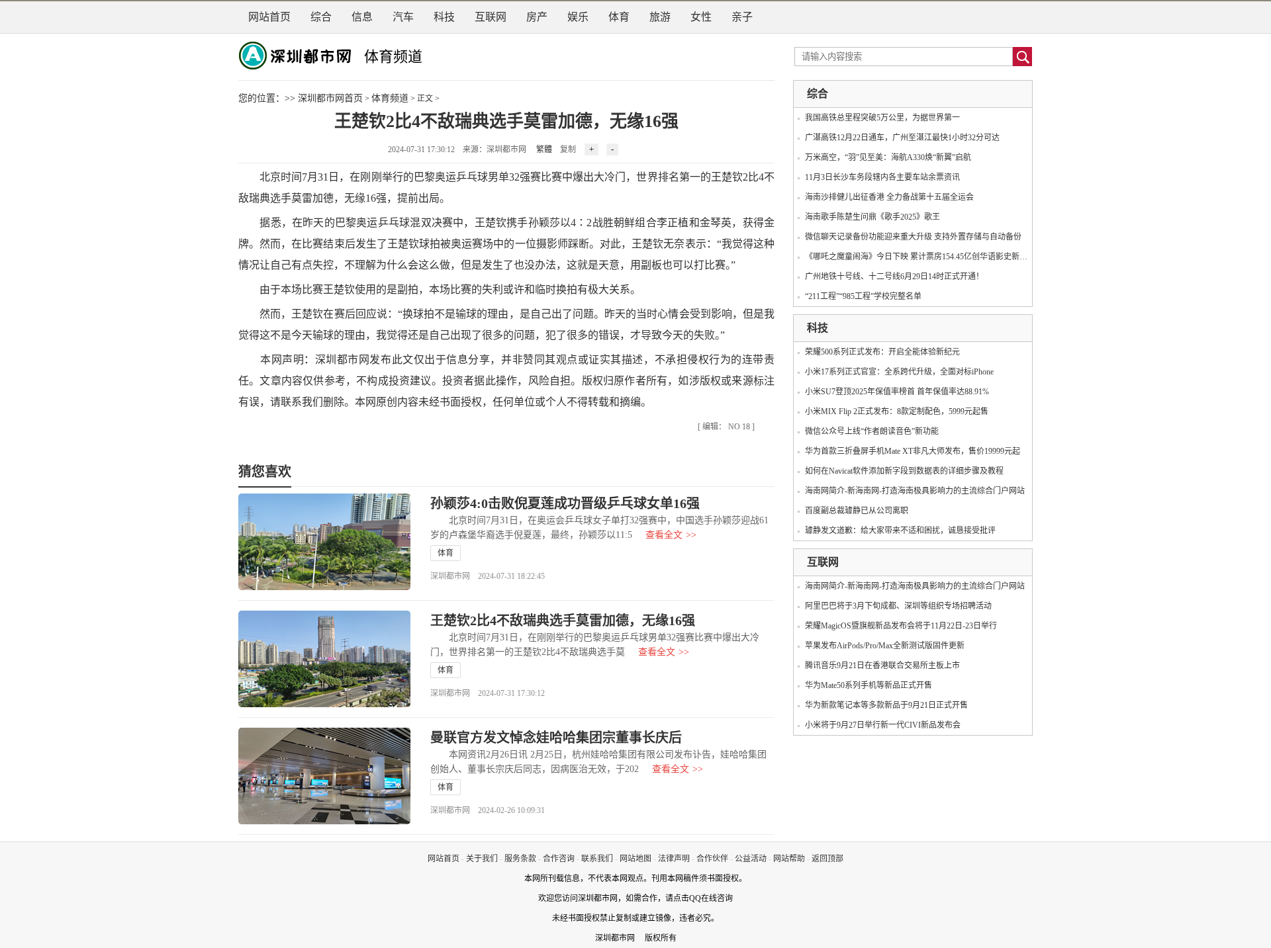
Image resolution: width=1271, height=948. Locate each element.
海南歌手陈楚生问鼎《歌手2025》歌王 (872, 217)
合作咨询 (559, 858)
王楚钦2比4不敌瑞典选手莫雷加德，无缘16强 (562, 620)
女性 (701, 16)
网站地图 (635, 858)
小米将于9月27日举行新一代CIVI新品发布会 (883, 725)
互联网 (490, 16)
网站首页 (269, 16)
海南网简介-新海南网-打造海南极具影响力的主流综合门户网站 (915, 491)
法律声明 (674, 858)
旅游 (660, 16)
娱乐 (577, 16)
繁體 (544, 149)
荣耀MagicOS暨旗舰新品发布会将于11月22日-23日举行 (901, 625)
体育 (619, 16)
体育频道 (393, 56)
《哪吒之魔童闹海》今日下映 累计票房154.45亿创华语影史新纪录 (920, 256)
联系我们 (597, 858)
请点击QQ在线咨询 (699, 898)
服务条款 (520, 858)
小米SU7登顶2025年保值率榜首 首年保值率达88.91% (897, 391)
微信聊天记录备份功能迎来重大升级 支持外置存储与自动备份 (913, 236)
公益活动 (751, 858)
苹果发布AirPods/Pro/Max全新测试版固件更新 (885, 645)
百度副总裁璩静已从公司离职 (856, 510)
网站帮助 (789, 858)
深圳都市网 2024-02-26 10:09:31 (487, 810)
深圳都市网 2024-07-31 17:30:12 (487, 693)
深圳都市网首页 (330, 98)
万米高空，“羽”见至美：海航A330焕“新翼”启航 (888, 157)
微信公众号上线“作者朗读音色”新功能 (872, 431)
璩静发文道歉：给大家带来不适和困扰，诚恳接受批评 (900, 530)
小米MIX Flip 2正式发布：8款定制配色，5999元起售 (896, 411)
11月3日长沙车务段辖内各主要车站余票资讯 (882, 177)
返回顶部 (827, 858)
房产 (536, 16)
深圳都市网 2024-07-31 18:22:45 (487, 576)
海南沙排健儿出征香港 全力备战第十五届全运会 (889, 197)
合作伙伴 (712, 858)
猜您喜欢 (264, 471)
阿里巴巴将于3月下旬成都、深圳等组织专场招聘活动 (898, 606)
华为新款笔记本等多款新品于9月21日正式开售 (886, 705)
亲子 (742, 16)
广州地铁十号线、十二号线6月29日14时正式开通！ (894, 276)
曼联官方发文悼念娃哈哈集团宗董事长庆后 (556, 737)
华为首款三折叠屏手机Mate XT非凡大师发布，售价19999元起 (912, 451)
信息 (362, 16)
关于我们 (482, 858)
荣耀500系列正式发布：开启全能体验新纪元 (882, 352)
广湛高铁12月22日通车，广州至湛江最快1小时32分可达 (902, 137)
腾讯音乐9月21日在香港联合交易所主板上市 (882, 665)
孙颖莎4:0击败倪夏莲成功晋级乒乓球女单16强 (565, 503)
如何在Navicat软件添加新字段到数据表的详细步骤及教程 (904, 471)
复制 (568, 149)
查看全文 (670, 535)
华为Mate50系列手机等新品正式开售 (868, 685)
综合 (321, 16)
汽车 (403, 16)
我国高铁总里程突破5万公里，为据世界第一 (882, 117)
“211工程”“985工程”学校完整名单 (863, 296)
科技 (444, 16)
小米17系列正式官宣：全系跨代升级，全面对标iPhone (899, 371)
